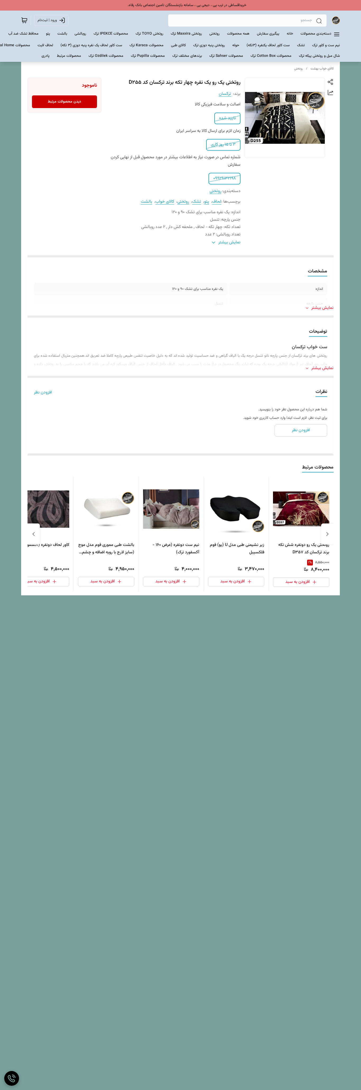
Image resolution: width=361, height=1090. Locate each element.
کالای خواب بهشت (322, 68)
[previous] (327, 534)
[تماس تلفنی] (11, 1078)
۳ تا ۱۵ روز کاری (223, 144)
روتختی (298, 68)
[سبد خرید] (24, 20)
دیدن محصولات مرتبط (64, 102)
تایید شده (227, 118)
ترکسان (225, 94)
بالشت (146, 201)
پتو (206, 201)
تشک (196, 201)
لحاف (216, 201)
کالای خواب (164, 201)
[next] (33, 534)
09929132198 (224, 178)
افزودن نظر (43, 392)
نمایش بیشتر (322, 308)
